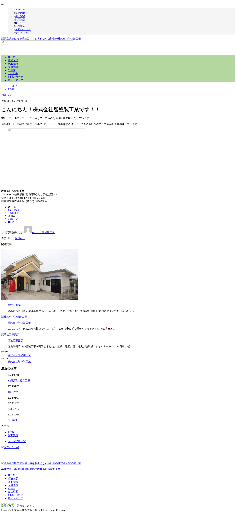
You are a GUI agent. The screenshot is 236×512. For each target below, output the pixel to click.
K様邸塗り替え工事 (19, 380)
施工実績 (20, 16)
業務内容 (20, 13)
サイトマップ (23, 32)
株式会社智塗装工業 (43, 232)
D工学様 (12, 420)
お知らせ (20, 238)
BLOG (18, 23)
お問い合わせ (23, 29)
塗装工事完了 (15, 304)
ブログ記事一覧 (17, 441)
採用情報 (20, 19)
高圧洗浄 (13, 392)
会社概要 (20, 26)
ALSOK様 (13, 408)
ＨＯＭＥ (20, 9)
